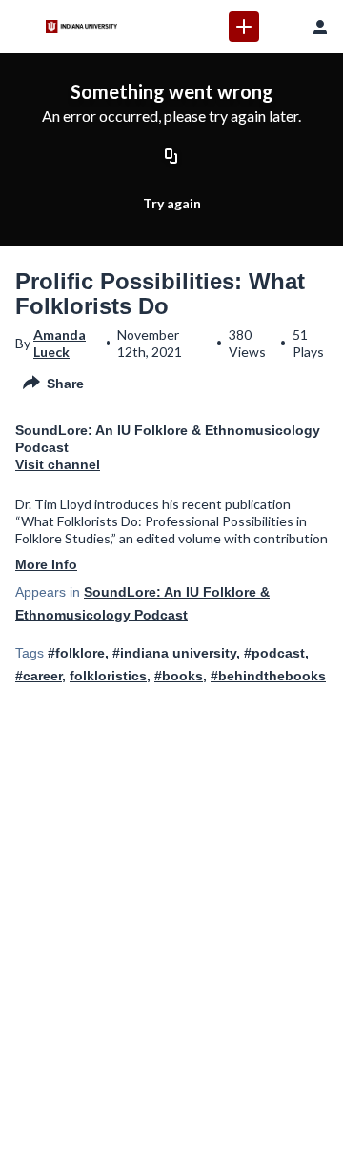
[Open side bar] (23, 26)
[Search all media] (282, 26)
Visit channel (57, 464)
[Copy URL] (171, 157)
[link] (244, 26)
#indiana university (174, 652)
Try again (172, 203)
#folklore (76, 652)
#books (178, 675)
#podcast (274, 652)
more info (46, 564)
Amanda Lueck (59, 343)
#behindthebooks (268, 675)
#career (38, 675)
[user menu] (320, 26)
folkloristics (108, 675)
